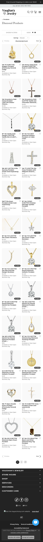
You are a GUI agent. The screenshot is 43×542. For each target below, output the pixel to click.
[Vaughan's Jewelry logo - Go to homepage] (9, 12)
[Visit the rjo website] (21, 517)
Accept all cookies (28, 537)
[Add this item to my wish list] (19, 64)
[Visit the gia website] (18, 505)
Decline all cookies (14, 537)
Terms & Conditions (27, 524)
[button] (21, 6)
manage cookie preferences (19, 532)
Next (37, 41)
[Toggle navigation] (40, 12)
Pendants (6, 19)
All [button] (25, 462)
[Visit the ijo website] (25, 505)
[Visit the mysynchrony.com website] (17, 511)
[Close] (40, 2)
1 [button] (18, 462)
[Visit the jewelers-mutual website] (35, 511)
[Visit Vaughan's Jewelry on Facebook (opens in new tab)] (22, 500)
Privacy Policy (14, 524)
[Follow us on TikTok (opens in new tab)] (17, 500)
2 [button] (21, 462)
